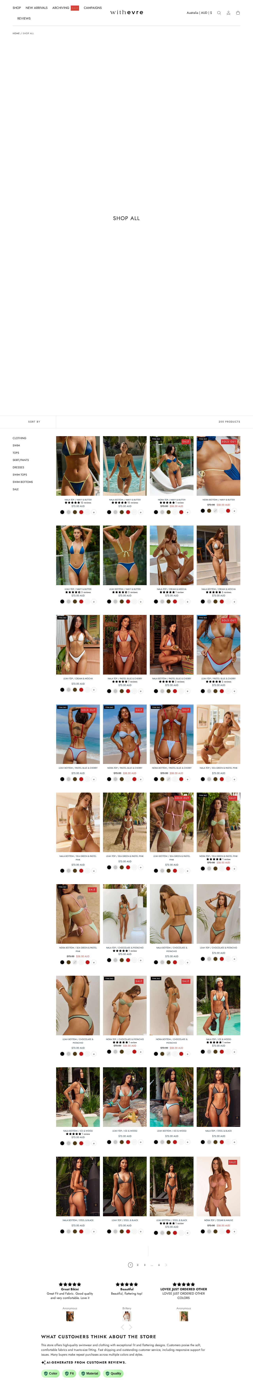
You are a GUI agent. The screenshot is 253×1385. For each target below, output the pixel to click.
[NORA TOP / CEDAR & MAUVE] (218, 1186)
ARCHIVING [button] (65, 8)
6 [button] (159, 1265)
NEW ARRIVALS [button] (37, 8)
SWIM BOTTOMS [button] (23, 482)
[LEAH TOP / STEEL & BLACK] (125, 1186)
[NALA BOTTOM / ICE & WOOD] (78, 1097)
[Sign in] (228, 12)
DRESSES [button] (18, 467)
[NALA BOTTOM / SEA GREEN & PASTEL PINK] (78, 822)
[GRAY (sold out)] (215, 511)
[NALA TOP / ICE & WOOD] (218, 1005)
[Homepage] (126, 13)
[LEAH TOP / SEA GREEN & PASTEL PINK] (125, 822)
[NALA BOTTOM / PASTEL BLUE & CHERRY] (172, 645)
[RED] (81, 512)
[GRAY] (68, 512)
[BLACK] (62, 512)
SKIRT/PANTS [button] (21, 460)
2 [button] (137, 1265)
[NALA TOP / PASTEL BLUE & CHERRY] (125, 645)
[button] (199, 13)
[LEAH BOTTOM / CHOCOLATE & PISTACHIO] (78, 1005)
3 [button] (144, 1265)
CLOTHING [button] (19, 438)
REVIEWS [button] (24, 19)
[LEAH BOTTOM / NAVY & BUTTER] (125, 555)
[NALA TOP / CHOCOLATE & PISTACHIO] (125, 914)
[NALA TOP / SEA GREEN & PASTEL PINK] (218, 734)
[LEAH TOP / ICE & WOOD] (125, 1097)
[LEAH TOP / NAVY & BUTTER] (78, 555)
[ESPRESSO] (75, 512)
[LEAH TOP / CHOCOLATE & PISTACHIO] (218, 914)
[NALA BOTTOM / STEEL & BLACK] (78, 1186)
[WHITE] (87, 512)
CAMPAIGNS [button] (93, 8)
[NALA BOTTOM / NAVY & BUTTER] (125, 466)
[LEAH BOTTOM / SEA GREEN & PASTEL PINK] (172, 822)
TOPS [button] (16, 453)
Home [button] (16, 33)
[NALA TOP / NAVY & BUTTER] (78, 466)
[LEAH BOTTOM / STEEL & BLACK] (172, 1186)
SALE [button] (16, 489)
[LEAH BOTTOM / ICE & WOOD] (172, 1097)
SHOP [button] (17, 8)
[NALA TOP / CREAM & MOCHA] (172, 555)
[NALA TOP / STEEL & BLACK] (218, 1097)
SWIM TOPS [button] (20, 475)
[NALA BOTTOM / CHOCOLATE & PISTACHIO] (172, 914)
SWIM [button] (16, 445)
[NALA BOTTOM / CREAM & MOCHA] (218, 555)
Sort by (34, 422)
